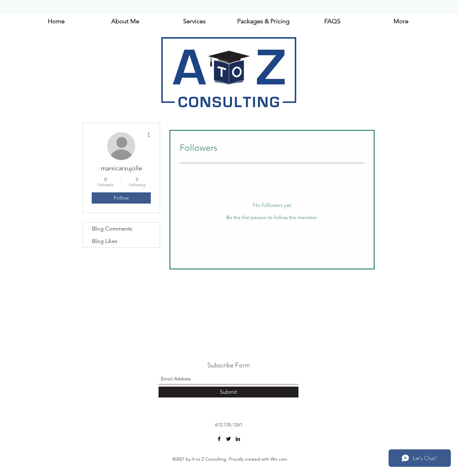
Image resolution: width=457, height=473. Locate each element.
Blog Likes (105, 241)
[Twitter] (228, 439)
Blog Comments (112, 228)
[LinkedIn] (238, 439)
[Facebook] (219, 439)
